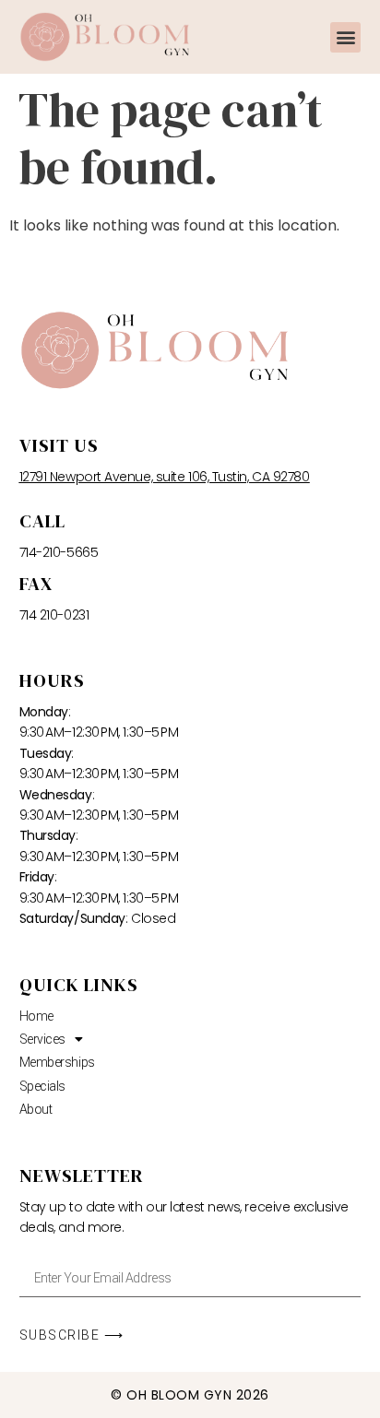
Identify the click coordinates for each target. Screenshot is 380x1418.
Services (42, 1039)
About (36, 1109)
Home (36, 1016)
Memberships (57, 1062)
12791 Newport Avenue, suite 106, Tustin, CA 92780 (164, 476)
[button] (345, 37)
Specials (42, 1086)
